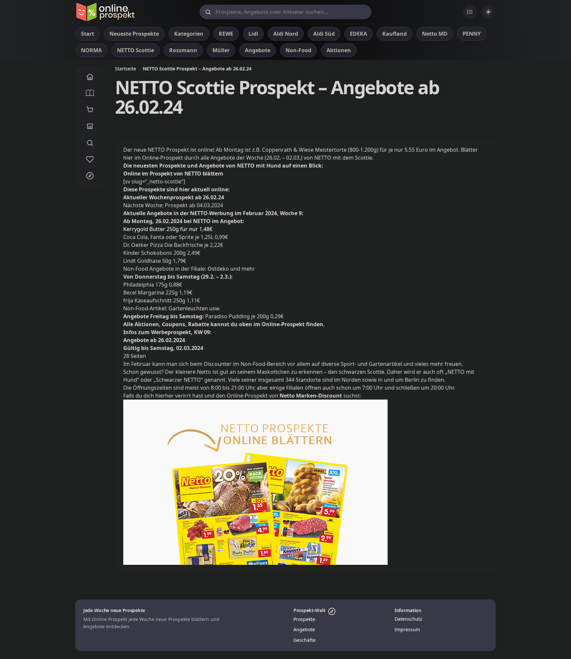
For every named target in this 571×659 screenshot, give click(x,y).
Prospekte (304, 619)
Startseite (125, 68)
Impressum (407, 629)
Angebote (304, 629)
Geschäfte (304, 640)
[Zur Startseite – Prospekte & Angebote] (105, 12)
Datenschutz (408, 619)
